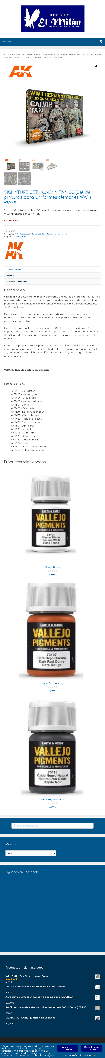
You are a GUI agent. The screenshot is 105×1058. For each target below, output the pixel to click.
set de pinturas (20, 236)
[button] (96, 66)
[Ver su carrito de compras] (100, 42)
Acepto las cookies (67, 1048)
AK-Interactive (64, 54)
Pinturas (15, 54)
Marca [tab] (10, 275)
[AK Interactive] (14, 251)
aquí (95, 1055)
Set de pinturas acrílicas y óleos (38, 54)
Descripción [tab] (14, 269)
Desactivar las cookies (91, 1048)
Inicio (7, 54)
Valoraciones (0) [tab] (17, 281)
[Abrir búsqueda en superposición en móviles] (52, 826)
